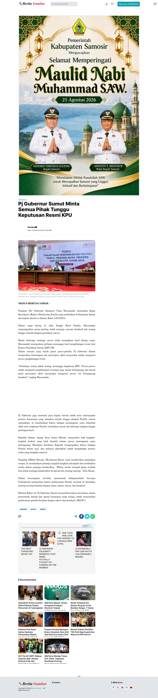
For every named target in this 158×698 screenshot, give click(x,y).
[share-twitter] (87, 516)
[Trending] (112, 3)
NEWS (33, 509)
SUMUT (43, 509)
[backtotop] (79, 677)
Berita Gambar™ (36, 688)
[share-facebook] (81, 516)
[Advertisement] (56, 396)
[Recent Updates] (106, 3)
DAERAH (22, 199)
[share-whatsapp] (92, 516)
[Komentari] (19, 516)
